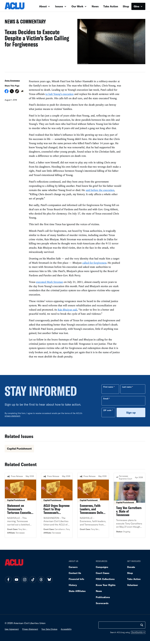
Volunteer (132, 585)
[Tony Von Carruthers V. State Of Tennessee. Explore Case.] (129, 505)
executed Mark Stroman (49, 282)
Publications (103, 597)
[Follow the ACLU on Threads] (41, 579)
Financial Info (76, 579)
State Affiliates (77, 591)
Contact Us (75, 573)
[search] (141, 625)
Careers (73, 567)
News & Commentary (24, 22)
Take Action (110, 6)
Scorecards (102, 603)
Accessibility (66, 629)
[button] (17, 91)
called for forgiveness (94, 262)
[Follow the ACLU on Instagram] (24, 579)
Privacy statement (30, 629)
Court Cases (102, 573)
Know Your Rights (105, 585)
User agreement (12, 629)
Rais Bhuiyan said (67, 309)
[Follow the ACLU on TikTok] (32, 579)
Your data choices (49, 629)
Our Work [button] (77, 6)
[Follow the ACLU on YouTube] (16, 579)
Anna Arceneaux (12, 80)
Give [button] (137, 6)
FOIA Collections (105, 579)
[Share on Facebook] (6, 92)
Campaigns (102, 567)
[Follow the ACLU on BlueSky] (49, 579)
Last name (127, 387)
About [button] (43, 6)
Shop (126, 6)
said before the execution (100, 190)
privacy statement (12, 416)
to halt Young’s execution (59, 94)
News (95, 6)
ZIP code (107, 410)
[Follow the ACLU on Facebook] (8, 579)
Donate (131, 567)
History (73, 585)
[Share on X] (12, 92)
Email (105, 398)
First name (108, 387)
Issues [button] (59, 6)
